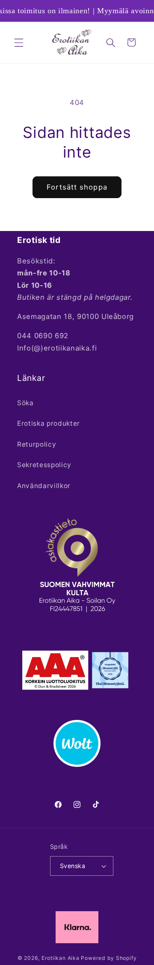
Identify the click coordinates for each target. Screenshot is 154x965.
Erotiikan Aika (60, 958)
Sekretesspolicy (44, 465)
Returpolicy (36, 444)
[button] (19, 42)
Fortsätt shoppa (77, 187)
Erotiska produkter (48, 423)
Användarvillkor (44, 486)
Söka (25, 403)
